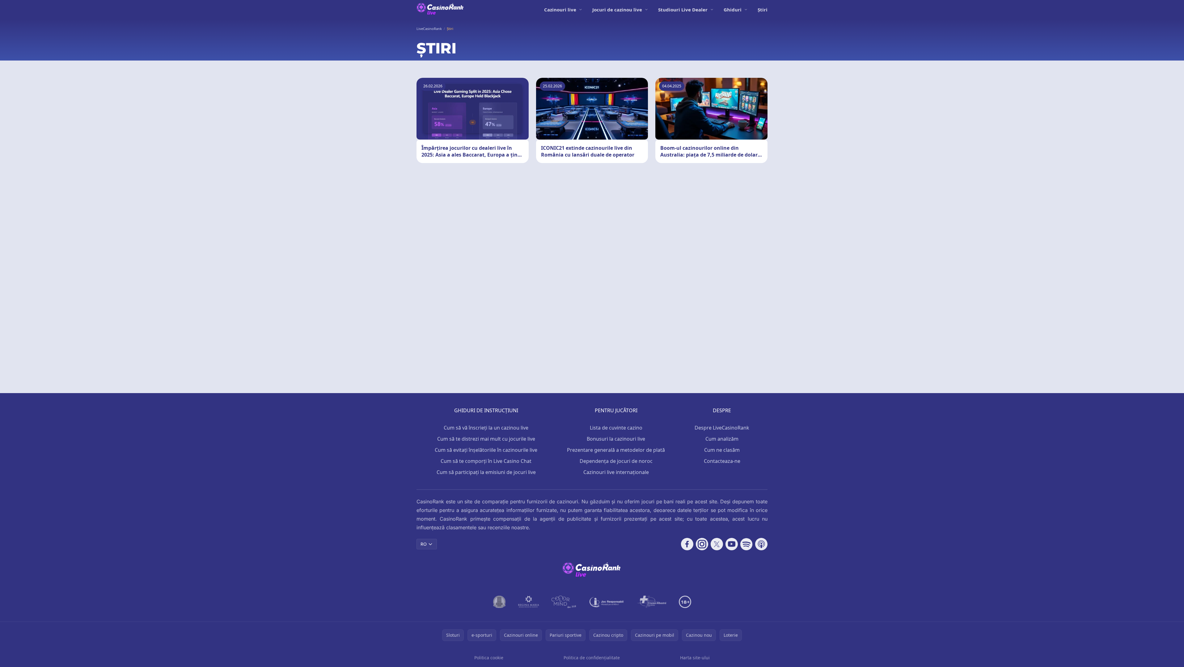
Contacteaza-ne (722, 461)
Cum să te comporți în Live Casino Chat (486, 461)
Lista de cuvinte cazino (616, 427)
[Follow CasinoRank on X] (717, 544)
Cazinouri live (560, 9)
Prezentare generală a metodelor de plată (616, 450)
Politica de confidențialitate (592, 658)
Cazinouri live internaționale (616, 472)
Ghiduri (733, 9)
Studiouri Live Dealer (683, 9)
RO (424, 544)
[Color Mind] (564, 602)
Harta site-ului (695, 658)
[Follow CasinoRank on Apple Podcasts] (761, 544)
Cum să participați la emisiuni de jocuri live (486, 472)
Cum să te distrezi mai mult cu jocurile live (486, 438)
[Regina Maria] (528, 602)
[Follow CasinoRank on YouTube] (731, 544)
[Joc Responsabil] (607, 602)
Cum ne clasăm (722, 450)
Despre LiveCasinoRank (722, 427)
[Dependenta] (651, 602)
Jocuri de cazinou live (617, 9)
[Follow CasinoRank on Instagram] (702, 544)
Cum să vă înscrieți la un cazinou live (486, 427)
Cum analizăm (721, 438)
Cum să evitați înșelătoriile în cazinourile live (486, 450)
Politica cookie (488, 658)
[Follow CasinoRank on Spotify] (746, 544)
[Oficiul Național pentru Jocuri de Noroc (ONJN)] (499, 602)
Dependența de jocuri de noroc (616, 461)
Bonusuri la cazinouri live (616, 438)
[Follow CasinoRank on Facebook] (687, 544)
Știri (762, 9)
